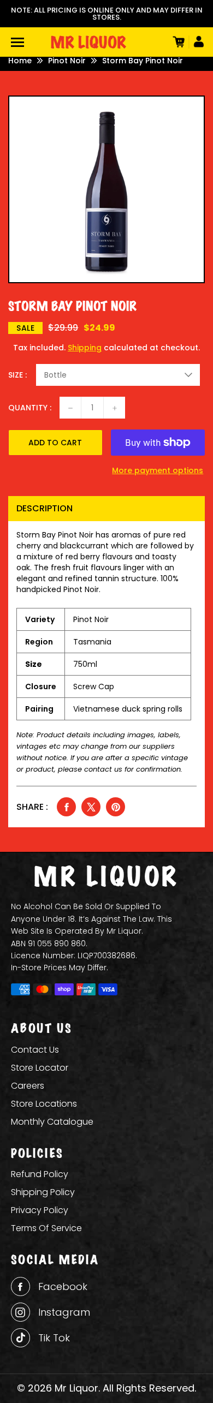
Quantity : (29, 407)
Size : (17, 374)
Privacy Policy (39, 1210)
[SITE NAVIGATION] (17, 42)
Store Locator (39, 1067)
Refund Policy (39, 1174)
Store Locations (44, 1103)
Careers (27, 1085)
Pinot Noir (67, 60)
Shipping (85, 347)
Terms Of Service (46, 1228)
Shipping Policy (43, 1192)
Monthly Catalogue (52, 1121)
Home (20, 60)
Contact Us (35, 1049)
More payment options (157, 470)
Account (196, 42)
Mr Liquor (76, 1388)
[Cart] (177, 42)
